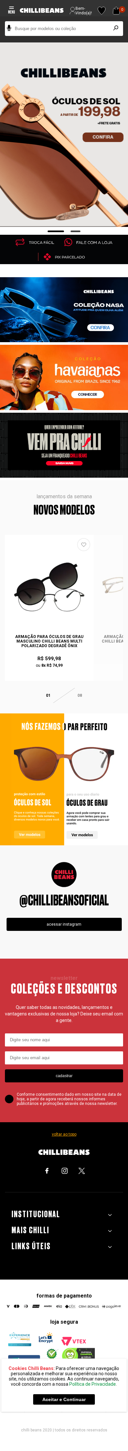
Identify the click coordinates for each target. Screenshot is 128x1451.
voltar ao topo (64, 1134)
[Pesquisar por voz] (9, 28)
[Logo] (42, 11)
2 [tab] (76, 231)
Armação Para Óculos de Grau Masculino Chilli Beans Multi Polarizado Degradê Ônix (49, 641)
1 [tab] (56, 231)
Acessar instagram (64, 924)
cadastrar (64, 1076)
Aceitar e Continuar (64, 1399)
